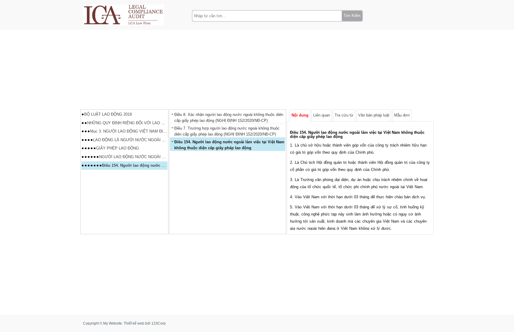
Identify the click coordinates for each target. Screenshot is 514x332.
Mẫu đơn (402, 115)
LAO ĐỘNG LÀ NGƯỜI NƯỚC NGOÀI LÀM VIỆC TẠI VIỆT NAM (150, 140)
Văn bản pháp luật (373, 115)
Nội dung (300, 115)
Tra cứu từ (344, 115)
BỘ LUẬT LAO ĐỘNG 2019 (108, 114)
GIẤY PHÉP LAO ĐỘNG (117, 148)
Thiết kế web (134, 323)
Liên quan (321, 115)
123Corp (158, 323)
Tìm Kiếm (352, 15)
